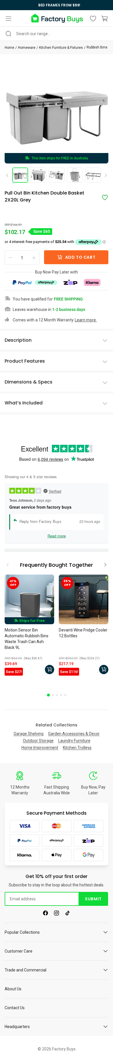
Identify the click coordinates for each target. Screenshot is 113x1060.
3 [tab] (57, 695)
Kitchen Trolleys (77, 747)
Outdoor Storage (38, 740)
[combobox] (56, 34)
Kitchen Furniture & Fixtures (61, 48)
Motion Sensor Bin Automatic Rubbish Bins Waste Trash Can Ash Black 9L (26, 639)
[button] (8, 18)
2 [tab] (53, 695)
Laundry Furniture (74, 740)
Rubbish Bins (97, 47)
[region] (56, 5)
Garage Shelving (28, 733)
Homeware (26, 48)
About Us (13, 989)
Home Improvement (39, 747)
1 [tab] (48, 695)
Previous (9, 175)
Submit (93, 899)
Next (104, 176)
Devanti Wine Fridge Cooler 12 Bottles (83, 633)
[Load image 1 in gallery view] (20, 175)
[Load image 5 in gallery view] (93, 175)
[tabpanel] (29, 626)
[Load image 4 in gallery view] (75, 175)
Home (9, 48)
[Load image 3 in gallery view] (57, 175)
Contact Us (15, 1007)
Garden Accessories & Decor (74, 733)
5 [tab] (65, 695)
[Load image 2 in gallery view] (38, 175)
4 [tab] (61, 695)
